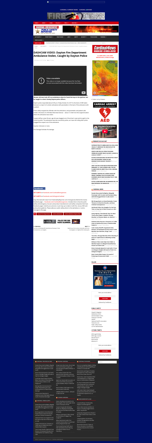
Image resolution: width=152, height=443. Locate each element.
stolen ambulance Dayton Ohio (72, 214)
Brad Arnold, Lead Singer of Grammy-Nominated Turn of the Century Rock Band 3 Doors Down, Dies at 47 (86, 372)
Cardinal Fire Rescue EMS (44, 361)
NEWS (43, 23)
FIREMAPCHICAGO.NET (100, 141)
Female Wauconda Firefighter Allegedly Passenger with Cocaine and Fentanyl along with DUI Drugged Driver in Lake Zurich (104, 195)
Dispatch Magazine (96, 312)
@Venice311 (95, 341)
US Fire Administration (97, 326)
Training (102, 37)
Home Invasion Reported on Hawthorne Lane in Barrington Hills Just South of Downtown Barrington (44, 395)
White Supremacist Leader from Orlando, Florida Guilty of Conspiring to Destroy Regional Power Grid (65, 422)
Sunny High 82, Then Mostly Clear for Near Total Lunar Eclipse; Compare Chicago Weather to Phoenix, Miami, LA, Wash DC (104, 215)
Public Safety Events (97, 324)
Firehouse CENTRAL (97, 317)
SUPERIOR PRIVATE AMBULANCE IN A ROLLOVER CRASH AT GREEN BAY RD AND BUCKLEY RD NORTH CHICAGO (105, 147)
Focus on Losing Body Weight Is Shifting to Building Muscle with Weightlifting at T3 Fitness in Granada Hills (86, 366)
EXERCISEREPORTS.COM (84, 399)
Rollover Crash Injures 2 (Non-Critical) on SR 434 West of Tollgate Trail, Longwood (65, 416)
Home (36, 23)
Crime (50, 23)
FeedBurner (108, 302)
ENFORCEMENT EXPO (97, 316)
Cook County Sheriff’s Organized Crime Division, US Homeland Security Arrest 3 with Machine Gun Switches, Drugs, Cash (104, 229)
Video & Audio (38, 40)
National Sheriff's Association (99, 321)
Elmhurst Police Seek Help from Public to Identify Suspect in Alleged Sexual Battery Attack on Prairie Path (104, 243)
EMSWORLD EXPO (96, 314)
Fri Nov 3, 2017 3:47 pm (41, 60)
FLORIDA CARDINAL (63, 397)
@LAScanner (95, 339)
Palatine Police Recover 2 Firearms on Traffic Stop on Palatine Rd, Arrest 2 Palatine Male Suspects (104, 223)
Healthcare (60, 37)
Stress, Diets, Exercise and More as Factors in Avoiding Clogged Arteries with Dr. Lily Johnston (85, 408)
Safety (76, 37)
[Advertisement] (61, 160)
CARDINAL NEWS (98, 189)
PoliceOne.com (95, 323)
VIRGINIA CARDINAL (63, 361)
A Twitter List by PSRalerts (98, 99)
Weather (74, 23)
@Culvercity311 (95, 337)
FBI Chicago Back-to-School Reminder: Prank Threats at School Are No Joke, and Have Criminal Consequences (104, 203)
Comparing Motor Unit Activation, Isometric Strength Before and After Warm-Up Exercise (85, 420)
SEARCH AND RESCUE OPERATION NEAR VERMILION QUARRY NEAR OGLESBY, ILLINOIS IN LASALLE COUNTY (105, 153)
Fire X (65, 23)
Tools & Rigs (93, 37)
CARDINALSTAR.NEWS (84, 361)
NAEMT (93, 319)
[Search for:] (109, 43)
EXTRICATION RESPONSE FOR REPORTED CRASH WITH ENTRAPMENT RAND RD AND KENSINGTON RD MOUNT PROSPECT (105, 159)
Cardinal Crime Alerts (43, 400)
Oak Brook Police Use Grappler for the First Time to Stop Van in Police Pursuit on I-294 (44, 419)
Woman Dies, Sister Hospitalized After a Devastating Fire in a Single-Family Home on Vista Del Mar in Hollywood (86, 378)
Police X (58, 23)
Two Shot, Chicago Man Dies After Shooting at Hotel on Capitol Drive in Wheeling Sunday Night (105, 237)
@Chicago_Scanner (96, 336)
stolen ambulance (57, 214)
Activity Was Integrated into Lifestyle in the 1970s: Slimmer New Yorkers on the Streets (86, 414)
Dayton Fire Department (44, 214)
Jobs (69, 37)
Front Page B (48, 37)
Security (83, 37)
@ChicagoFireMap (96, 334)
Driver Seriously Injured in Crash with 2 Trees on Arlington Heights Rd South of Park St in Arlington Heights (104, 249)
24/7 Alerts (38, 37)
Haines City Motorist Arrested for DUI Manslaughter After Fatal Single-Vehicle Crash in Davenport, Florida (65, 402)
